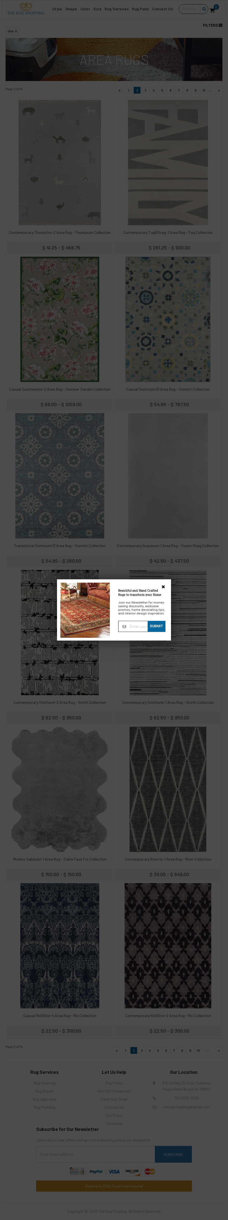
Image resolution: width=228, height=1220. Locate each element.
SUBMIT (156, 626)
